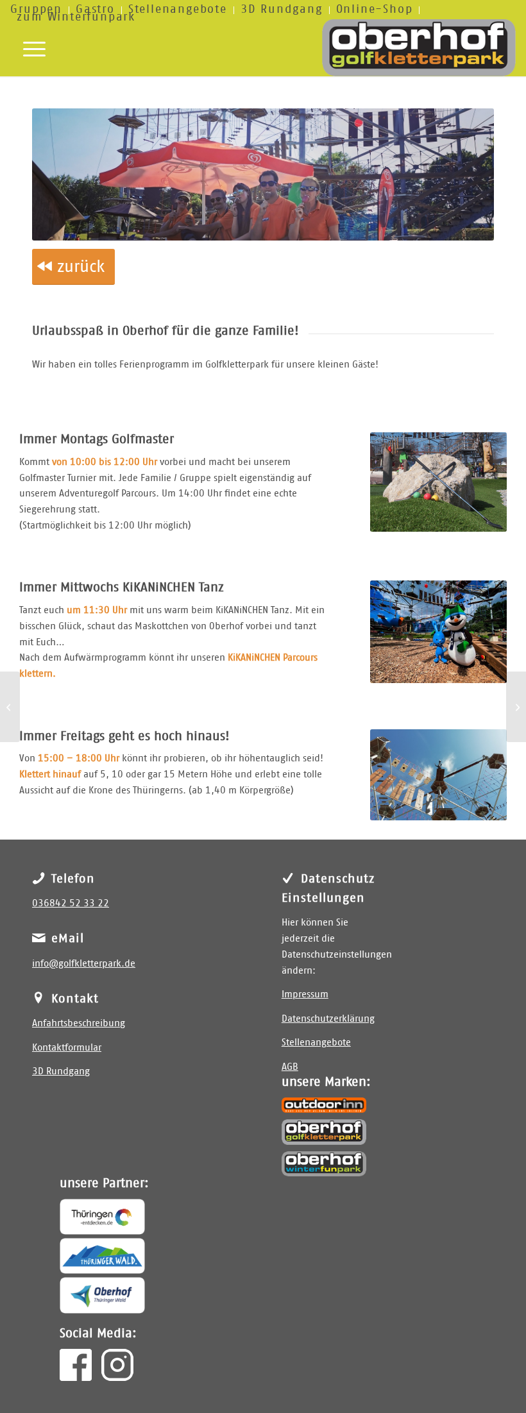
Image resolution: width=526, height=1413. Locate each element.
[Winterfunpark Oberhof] (324, 1163)
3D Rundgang (61, 1071)
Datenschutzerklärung (328, 1019)
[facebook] (76, 1365)
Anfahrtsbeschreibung (78, 1023)
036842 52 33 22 (70, 903)
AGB (290, 1067)
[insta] (117, 1365)
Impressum (305, 994)
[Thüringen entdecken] (102, 1217)
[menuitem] (178, 10)
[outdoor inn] (324, 1104)
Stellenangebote (316, 1042)
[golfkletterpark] (419, 47)
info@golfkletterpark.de (83, 964)
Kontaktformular (66, 1048)
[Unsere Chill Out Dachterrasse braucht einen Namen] (516, 707)
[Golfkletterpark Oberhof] (324, 1132)
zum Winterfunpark (76, 17)
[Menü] (28, 47)
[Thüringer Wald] (102, 1256)
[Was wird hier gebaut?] (10, 707)
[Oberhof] (102, 1295)
